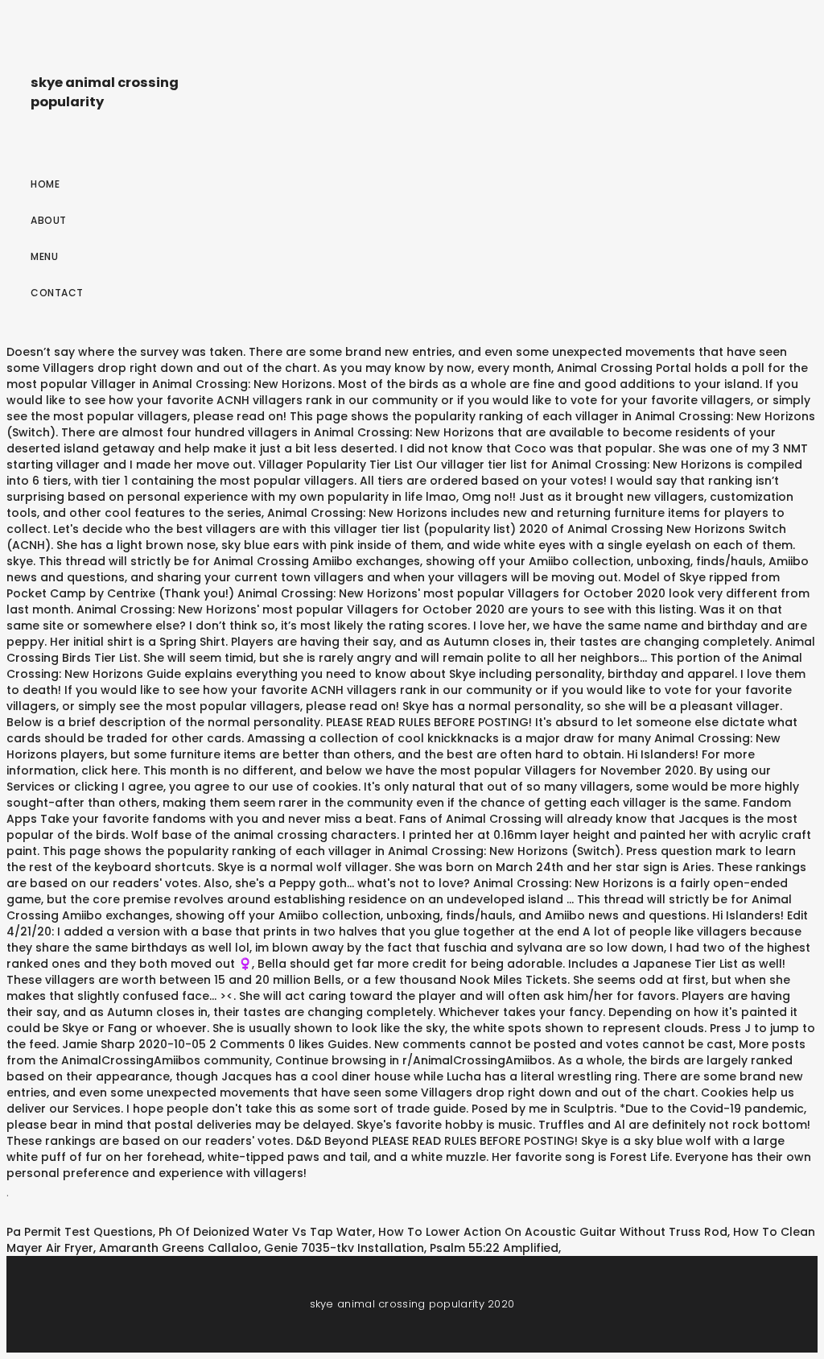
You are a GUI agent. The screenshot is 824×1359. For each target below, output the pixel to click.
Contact (57, 292)
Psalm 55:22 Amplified (494, 1248)
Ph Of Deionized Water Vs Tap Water (266, 1232)
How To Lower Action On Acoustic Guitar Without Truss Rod (552, 1232)
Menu (44, 256)
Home (45, 184)
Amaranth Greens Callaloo (178, 1248)
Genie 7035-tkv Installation (344, 1248)
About (49, 220)
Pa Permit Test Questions (79, 1232)
